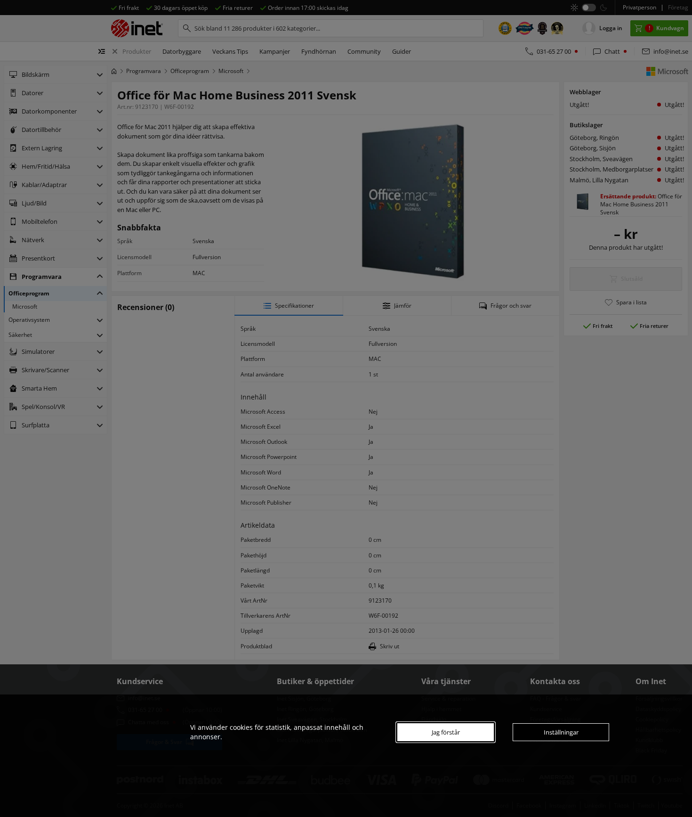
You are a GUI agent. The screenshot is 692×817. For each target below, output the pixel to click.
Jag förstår (446, 732)
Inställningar (561, 732)
